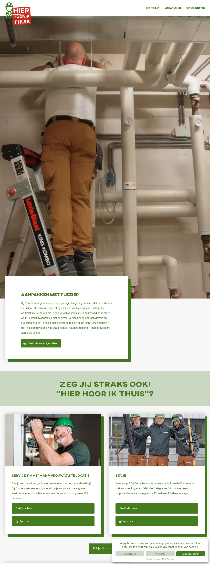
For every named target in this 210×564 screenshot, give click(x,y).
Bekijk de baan (24, 508)
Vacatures (173, 7)
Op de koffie (195, 7)
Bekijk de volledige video (42, 343)
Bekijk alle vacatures (105, 548)
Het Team (152, 7)
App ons (24, 521)
